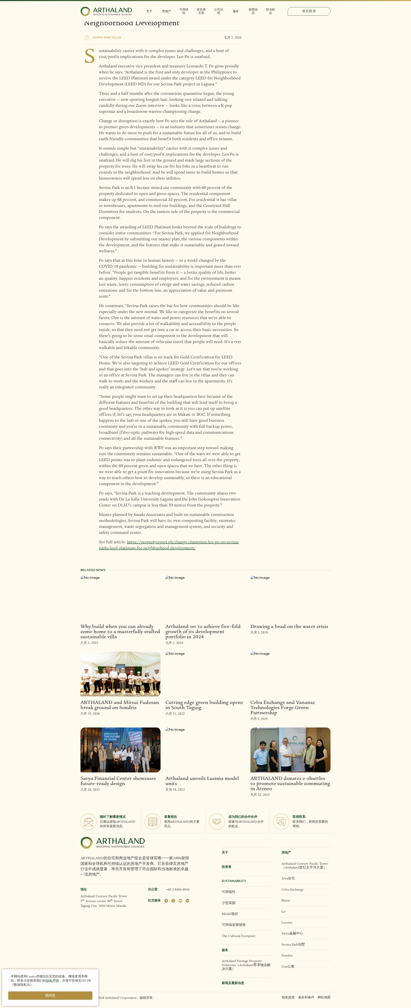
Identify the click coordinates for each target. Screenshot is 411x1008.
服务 (236, 11)
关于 (149, 11)
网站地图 (324, 997)
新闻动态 (253, 11)
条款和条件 (306, 997)
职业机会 (270, 11)
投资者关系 (201, 11)
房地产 (166, 11)
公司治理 (218, 11)
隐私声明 (52, 981)
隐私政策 (288, 997)
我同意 (50, 996)
